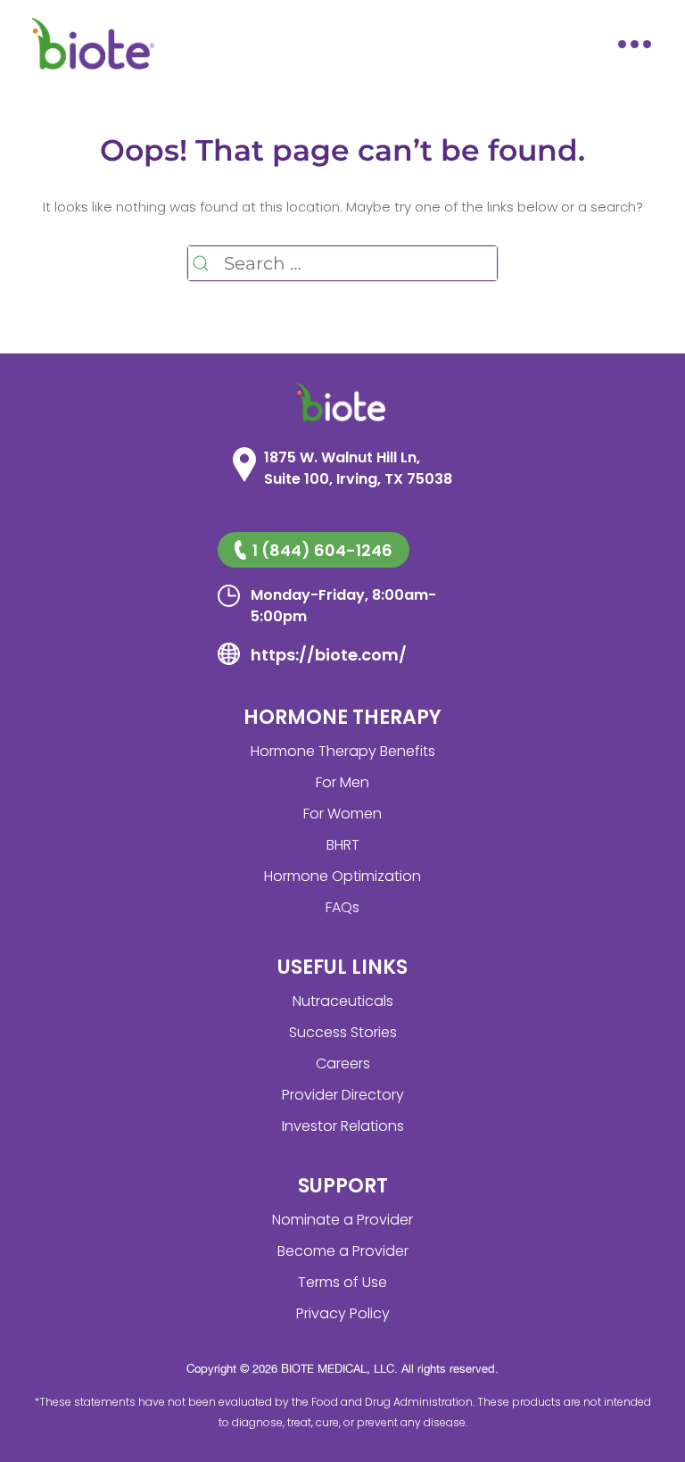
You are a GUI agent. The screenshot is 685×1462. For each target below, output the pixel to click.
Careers (343, 1063)
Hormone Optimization (342, 876)
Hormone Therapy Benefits (343, 751)
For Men (342, 782)
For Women (342, 813)
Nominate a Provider (342, 1219)
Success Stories (343, 1032)
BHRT (342, 845)
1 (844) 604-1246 (322, 550)
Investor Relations (343, 1126)
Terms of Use (342, 1282)
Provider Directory (343, 1094)
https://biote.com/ (329, 655)
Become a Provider (343, 1251)
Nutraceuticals (343, 1001)
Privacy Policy (343, 1313)
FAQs (342, 907)
